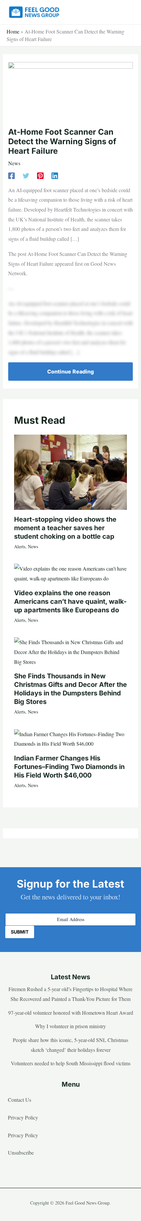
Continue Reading (70, 371)
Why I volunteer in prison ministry (70, 1026)
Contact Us (19, 1099)
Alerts (19, 546)
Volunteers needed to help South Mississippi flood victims (71, 1063)
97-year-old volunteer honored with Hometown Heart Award (70, 1012)
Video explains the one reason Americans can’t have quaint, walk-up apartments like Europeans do (70, 601)
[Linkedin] (54, 175)
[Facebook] (11, 175)
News (14, 163)
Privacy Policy (23, 1117)
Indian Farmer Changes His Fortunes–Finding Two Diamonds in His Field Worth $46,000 (69, 766)
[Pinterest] (40, 175)
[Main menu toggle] (126, 12)
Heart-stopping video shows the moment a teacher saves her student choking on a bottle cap (65, 527)
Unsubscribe (21, 1152)
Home (13, 31)
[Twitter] (26, 175)
